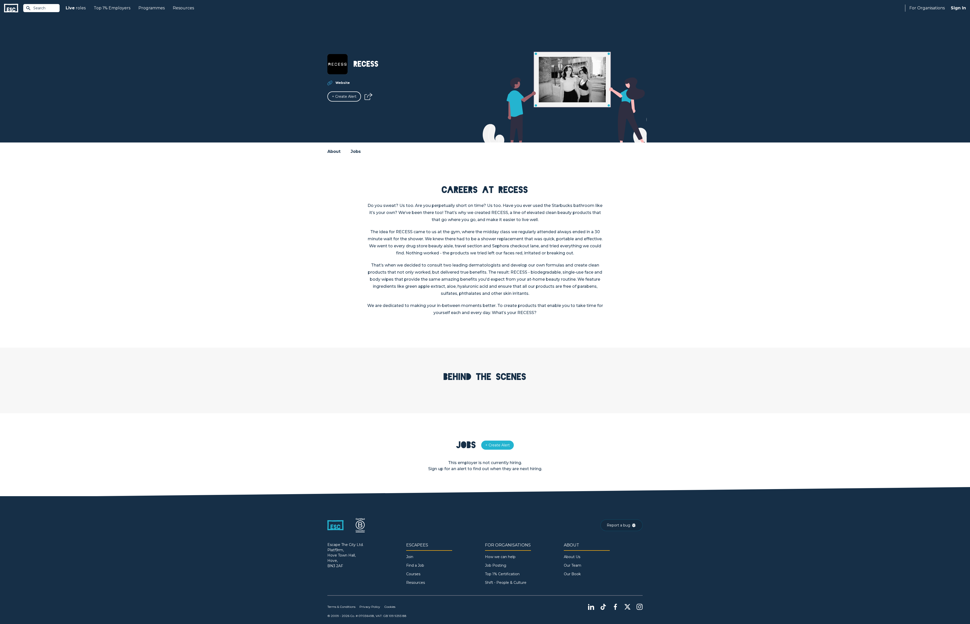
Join (409, 557)
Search (39, 8)
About (334, 151)
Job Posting (495, 565)
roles (76, 8)
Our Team (572, 565)
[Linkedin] (591, 607)
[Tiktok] (603, 607)
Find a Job (415, 565)
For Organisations (927, 8)
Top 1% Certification (502, 574)
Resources (183, 8)
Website (342, 83)
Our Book (572, 574)
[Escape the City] (11, 8)
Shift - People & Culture (505, 582)
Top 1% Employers (112, 8)
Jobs (356, 151)
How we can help (500, 557)
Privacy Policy (369, 607)
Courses (413, 574)
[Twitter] (627, 607)
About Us (572, 557)
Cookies (389, 607)
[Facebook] (615, 607)
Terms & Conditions (341, 607)
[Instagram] (640, 607)
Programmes (151, 8)
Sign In (958, 8)
